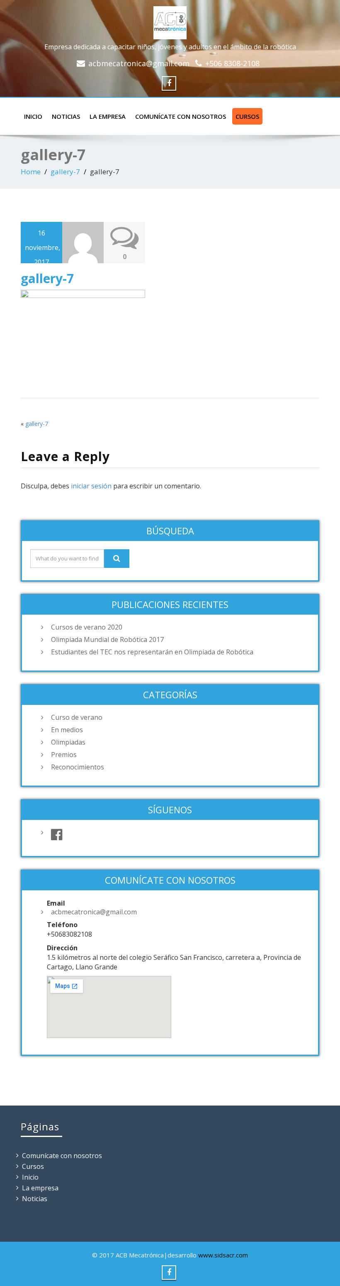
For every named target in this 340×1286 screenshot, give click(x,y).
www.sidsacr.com (223, 1255)
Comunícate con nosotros (180, 116)
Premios (64, 754)
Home (31, 171)
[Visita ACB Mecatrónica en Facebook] (178, 834)
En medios (67, 730)
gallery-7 (65, 171)
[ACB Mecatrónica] (170, 21)
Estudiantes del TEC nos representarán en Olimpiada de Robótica (152, 652)
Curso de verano (76, 717)
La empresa (108, 116)
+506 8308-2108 (232, 63)
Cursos (247, 116)
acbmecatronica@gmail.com (138, 63)
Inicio (33, 116)
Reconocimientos (77, 767)
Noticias (66, 116)
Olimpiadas (68, 742)
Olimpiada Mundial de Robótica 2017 (107, 639)
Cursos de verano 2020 (86, 627)
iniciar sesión (91, 485)
